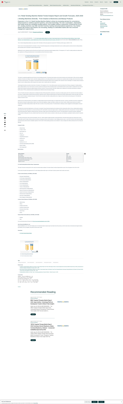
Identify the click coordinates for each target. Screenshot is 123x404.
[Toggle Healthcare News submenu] (69, 5)
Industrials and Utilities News (75, 5)
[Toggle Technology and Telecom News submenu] (93, 5)
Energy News (46, 5)
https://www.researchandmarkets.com (106, 15)
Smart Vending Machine (31, 262)
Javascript (102, 27)
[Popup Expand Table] (85, 153)
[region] (61, 402)
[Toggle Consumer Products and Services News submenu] (42, 5)
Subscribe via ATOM (103, 26)
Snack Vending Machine (39, 262)
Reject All (94, 401)
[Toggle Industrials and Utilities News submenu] (81, 5)
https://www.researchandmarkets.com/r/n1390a (41, 221)
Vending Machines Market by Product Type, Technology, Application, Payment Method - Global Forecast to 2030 (39, 272)
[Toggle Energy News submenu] (49, 5)
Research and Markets (38, 32)
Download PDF (102, 23)
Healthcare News (66, 5)
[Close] (121, 402)
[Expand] (46, 73)
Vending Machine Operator (47, 262)
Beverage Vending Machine (22, 262)
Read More (33, 314)
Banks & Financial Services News (55, 5)
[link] (86, 2)
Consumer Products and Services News (35, 5)
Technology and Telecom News (87, 5)
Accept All (101, 401)
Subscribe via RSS (103, 24)
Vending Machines (55, 262)
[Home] (6, 2)
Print (101, 21)
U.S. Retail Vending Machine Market (26, 233)
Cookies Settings (87, 401)
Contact (19, 286)
